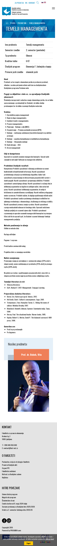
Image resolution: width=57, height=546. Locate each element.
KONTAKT (32, 2)
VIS (26, 2)
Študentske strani (8, 500)
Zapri (29, 543)
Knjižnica (5, 477)
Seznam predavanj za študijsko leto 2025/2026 (18, 506)
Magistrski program (9, 497)
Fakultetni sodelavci (9, 471)
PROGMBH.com (15, 530)
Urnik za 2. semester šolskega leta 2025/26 (17, 509)
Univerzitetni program (9, 494)
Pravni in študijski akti (9, 464)
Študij (12, 23)
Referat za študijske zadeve (11, 474)
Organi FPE (6, 468)
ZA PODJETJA (19, 2)
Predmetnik (21, 23)
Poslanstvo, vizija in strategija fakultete (15, 461)
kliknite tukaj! (50, 539)
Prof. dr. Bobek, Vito (31, 354)
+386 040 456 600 (10, 445)
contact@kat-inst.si (11, 448)
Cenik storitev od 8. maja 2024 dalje (14, 503)
